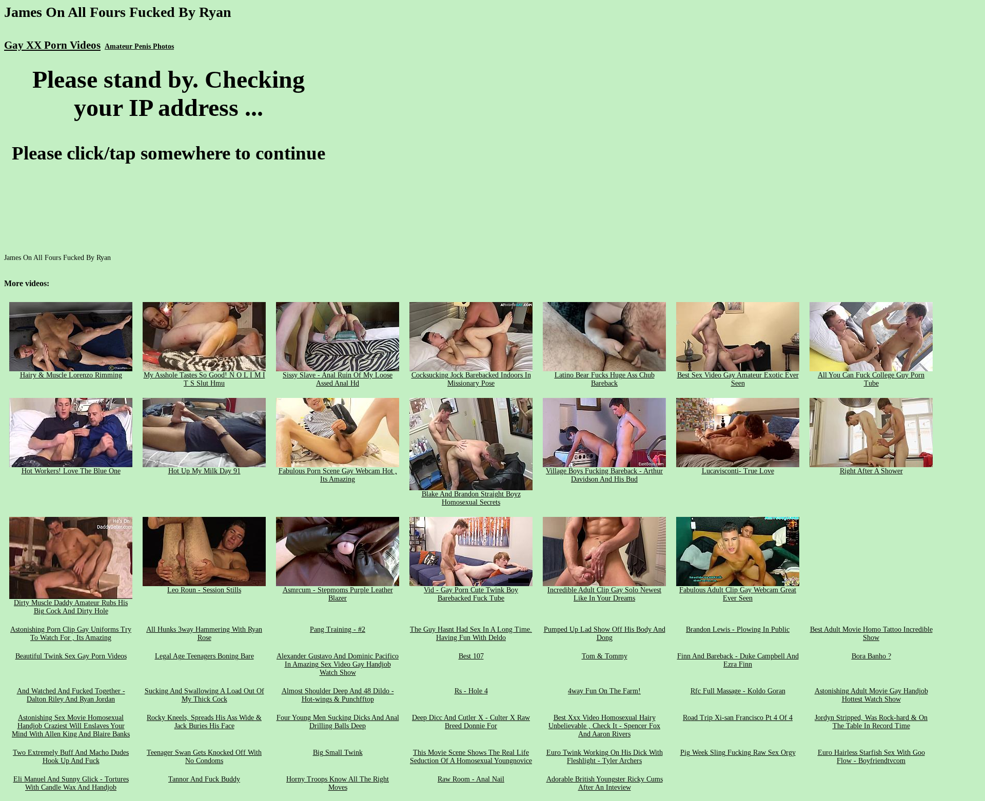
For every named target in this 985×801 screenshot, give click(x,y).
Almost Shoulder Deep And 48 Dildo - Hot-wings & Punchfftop (338, 695)
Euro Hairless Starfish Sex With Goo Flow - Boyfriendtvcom (871, 757)
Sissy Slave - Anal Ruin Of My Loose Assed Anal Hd (337, 379)
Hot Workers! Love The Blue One (71, 471)
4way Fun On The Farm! (604, 691)
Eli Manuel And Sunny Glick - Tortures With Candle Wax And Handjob (71, 783)
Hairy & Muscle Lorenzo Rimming (71, 375)
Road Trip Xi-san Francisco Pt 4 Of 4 (738, 718)
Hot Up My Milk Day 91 (204, 471)
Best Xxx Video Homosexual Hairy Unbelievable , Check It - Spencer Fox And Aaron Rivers (604, 726)
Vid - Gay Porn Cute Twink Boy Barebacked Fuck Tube (471, 594)
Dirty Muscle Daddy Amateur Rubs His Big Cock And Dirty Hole (71, 607)
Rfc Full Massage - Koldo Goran (738, 691)
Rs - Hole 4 (471, 691)
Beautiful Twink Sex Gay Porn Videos (71, 656)
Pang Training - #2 (337, 629)
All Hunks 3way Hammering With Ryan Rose (204, 634)
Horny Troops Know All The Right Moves (337, 783)
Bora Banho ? (871, 656)
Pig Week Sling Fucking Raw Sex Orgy (738, 752)
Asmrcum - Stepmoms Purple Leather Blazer (338, 594)
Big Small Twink (338, 752)
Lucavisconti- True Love (738, 471)
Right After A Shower (871, 471)
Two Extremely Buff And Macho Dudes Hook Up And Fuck (71, 757)
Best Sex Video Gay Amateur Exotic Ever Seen (738, 379)
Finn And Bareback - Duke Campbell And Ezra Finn (738, 660)
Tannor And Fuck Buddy (204, 779)
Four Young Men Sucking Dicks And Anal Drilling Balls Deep (338, 722)
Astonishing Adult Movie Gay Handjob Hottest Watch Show (871, 695)
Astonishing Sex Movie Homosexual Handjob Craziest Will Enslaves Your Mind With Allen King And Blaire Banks (71, 726)
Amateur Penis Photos (139, 46)
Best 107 (471, 656)
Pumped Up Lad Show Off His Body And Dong (604, 634)
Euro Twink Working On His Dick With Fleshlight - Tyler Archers (604, 757)
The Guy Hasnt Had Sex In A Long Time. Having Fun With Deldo (471, 634)
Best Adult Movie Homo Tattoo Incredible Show (871, 634)
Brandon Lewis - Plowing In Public (738, 629)
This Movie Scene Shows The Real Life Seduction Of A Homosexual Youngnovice (471, 757)
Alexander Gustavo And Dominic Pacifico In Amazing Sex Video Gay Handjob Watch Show (338, 664)
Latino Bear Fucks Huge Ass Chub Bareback (605, 379)
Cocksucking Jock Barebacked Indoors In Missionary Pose (471, 379)
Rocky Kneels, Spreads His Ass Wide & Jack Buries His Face (204, 722)
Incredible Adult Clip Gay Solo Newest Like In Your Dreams (604, 594)
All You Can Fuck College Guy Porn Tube (871, 379)
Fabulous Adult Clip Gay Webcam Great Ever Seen (737, 594)
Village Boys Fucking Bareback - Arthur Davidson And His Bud (604, 475)
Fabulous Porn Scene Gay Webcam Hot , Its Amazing (338, 475)
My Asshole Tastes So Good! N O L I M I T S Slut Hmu (204, 379)
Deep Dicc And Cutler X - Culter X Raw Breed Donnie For (471, 722)
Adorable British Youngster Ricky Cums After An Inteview (604, 783)
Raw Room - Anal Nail (471, 779)
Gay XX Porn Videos (52, 45)
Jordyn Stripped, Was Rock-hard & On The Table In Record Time (871, 722)
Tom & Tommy (604, 656)
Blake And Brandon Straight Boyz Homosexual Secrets (471, 498)
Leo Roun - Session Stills (204, 590)
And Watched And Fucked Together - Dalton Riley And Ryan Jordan (71, 695)
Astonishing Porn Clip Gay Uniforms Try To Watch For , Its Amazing (70, 634)
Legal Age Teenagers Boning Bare (204, 656)
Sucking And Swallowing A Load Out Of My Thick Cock (204, 695)
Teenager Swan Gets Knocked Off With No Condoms (204, 757)
